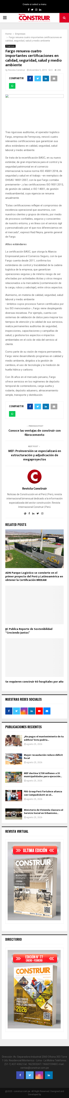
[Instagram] (39, 1075)
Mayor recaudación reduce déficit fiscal (43, 756)
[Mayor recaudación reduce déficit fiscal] (13, 759)
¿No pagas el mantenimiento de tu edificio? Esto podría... (44, 738)
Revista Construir (16, 70)
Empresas (10, 46)
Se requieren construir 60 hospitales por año (34, 681)
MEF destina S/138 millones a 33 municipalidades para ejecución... (43, 774)
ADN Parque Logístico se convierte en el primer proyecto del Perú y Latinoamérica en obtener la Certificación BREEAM (34, 577)
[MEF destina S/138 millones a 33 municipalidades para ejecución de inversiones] (13, 777)
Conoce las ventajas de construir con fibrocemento (34, 433)
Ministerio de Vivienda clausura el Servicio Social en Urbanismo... (43, 811)
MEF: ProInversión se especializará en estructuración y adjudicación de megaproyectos (34, 455)
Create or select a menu (34, 4)
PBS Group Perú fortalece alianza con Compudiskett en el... (43, 793)
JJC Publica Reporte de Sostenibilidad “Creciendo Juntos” (28, 631)
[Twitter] (30, 1075)
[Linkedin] (49, 1075)
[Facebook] (20, 1075)
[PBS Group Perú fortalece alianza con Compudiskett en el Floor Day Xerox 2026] (13, 795)
